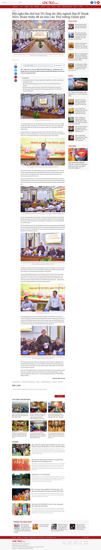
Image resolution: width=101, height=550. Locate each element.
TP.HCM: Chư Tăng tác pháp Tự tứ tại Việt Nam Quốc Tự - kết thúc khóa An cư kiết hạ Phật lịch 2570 (77, 46)
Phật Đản (64, 542)
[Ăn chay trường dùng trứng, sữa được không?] (35, 526)
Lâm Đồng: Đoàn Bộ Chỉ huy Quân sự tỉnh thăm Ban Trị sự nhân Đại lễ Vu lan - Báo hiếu (56, 415)
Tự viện (58, 6)
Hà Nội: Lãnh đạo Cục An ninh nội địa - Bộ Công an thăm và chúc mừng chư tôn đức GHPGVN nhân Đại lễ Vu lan (38, 416)
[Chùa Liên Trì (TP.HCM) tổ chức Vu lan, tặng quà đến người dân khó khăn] (21, 509)
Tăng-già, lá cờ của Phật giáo (41, 474)
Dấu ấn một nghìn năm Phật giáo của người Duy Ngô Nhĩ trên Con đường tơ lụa (47, 460)
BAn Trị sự (64, 540)
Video (31, 6)
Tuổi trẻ (53, 6)
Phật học (43, 6)
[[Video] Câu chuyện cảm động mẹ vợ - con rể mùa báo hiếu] (78, 84)
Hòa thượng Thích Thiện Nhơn (28, 381)
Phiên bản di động (49, 535)
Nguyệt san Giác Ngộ (67, 6)
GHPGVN (38, 381)
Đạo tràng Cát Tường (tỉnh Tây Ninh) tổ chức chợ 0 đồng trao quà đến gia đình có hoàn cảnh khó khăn (48, 445)
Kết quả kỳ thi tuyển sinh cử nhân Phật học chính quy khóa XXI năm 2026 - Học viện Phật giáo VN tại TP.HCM (77, 36)
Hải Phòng (69, 542)
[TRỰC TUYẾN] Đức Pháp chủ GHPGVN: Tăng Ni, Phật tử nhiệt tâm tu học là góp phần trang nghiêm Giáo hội (77, 121)
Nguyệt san (19, 535)
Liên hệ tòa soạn (41, 535)
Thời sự (21, 6)
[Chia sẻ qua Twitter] (15, 70)
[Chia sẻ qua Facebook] (15, 66)
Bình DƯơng (86, 542)
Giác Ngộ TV (25, 535)
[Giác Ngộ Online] (35, 539)
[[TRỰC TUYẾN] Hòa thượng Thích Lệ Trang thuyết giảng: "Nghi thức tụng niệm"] (71, 137)
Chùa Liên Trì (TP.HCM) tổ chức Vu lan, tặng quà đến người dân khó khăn (47, 505)
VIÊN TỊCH (76, 540)
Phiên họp (54, 381)
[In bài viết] (15, 80)
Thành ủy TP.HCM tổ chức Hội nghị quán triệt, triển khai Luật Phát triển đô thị (20, 415)
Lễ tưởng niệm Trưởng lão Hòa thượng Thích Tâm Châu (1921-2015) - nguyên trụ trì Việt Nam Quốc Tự (56, 435)
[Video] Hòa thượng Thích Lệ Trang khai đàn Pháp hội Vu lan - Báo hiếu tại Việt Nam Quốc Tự (77, 103)
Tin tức (18, 10)
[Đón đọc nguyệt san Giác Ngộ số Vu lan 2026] (54, 526)
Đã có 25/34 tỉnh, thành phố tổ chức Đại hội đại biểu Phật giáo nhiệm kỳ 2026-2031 (77, 164)
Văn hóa (27, 6)
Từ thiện (80, 6)
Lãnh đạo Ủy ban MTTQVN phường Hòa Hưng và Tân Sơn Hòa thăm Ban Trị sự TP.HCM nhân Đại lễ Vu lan (38, 435)
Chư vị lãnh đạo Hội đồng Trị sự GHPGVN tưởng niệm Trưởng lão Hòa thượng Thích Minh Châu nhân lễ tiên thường (78, 57)
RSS (55, 535)
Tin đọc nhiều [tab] (72, 21)
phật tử (80, 540)
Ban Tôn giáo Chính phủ (46, 381)
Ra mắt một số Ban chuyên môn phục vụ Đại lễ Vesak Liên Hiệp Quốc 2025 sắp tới (42, 87)
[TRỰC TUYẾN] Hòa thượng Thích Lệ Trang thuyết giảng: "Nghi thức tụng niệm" (81, 138)
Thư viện (72, 146)
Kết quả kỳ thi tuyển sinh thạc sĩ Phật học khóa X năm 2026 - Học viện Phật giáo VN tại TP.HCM (22, 527)
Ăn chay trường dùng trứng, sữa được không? (43, 526)
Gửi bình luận (60, 396)
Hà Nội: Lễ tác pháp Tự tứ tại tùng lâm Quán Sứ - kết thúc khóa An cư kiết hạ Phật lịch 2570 (19, 435)
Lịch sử (75, 6)
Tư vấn (48, 6)
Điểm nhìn (36, 6)
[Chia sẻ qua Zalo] (15, 73)
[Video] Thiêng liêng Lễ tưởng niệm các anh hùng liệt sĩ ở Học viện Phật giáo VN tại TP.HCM (77, 129)
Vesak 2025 (60, 381)
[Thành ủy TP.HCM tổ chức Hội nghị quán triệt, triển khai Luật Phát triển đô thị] (20, 407)
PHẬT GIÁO (70, 540)
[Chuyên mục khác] (87, 6)
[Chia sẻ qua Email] (15, 77)
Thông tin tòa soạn (33, 535)
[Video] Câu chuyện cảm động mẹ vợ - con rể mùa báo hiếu (77, 94)
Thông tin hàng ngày (22, 522)
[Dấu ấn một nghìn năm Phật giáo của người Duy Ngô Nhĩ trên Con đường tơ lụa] (21, 465)
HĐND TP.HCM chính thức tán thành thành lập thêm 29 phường (80, 26)
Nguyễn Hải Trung (16, 381)
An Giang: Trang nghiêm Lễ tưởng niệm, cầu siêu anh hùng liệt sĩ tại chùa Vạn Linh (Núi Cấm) (47, 490)
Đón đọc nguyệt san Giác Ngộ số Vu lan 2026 (63, 526)
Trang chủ (15, 6)
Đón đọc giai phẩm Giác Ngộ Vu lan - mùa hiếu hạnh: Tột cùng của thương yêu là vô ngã (78, 527)
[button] (85, 527)
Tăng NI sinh (86, 540)
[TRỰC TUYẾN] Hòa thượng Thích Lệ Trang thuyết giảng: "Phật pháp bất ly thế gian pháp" (77, 112)
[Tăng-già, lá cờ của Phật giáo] (21, 480)
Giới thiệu (80, 542)
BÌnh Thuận (75, 542)
